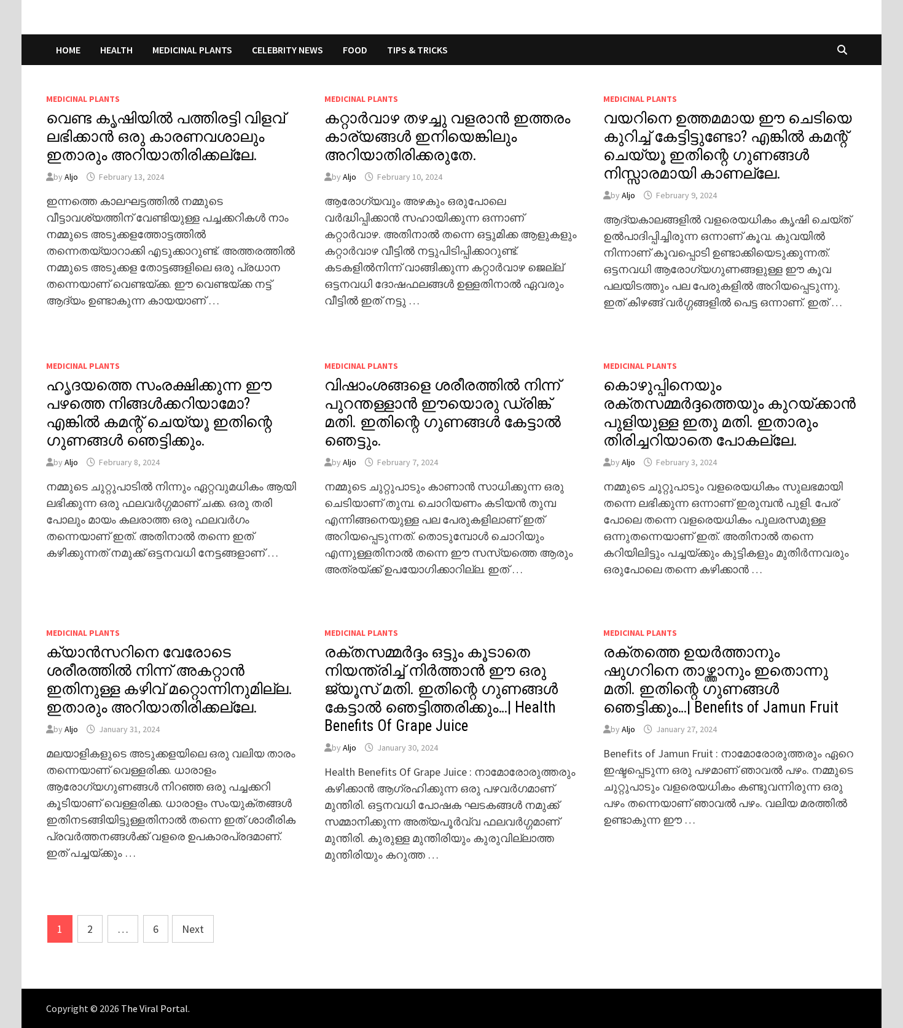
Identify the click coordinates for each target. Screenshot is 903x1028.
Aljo (71, 176)
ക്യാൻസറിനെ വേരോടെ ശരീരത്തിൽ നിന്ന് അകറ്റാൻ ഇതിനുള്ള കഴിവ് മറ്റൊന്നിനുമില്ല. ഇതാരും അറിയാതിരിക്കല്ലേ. (169, 679)
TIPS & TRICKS (417, 50)
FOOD (355, 50)
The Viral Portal (154, 1008)
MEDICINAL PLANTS (192, 50)
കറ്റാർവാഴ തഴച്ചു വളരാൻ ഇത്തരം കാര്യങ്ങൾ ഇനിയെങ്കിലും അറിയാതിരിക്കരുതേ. (447, 136)
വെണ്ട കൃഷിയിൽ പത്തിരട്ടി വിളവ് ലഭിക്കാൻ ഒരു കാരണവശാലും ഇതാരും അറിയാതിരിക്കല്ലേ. (165, 136)
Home (68, 50)
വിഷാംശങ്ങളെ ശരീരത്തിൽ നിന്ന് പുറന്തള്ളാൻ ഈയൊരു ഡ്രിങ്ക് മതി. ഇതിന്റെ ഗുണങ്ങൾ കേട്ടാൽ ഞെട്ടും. (442, 412)
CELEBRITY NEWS (287, 50)
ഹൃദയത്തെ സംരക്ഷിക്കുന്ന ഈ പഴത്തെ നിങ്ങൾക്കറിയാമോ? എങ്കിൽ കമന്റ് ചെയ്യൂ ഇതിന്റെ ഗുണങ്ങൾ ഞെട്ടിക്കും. (159, 412)
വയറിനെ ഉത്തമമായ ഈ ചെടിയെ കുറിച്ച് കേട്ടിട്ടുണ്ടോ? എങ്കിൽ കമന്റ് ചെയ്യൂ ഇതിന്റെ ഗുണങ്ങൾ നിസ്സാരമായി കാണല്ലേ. (727, 145)
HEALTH (116, 50)
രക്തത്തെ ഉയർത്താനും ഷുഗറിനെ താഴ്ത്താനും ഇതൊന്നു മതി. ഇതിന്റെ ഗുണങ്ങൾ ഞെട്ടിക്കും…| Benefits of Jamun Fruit (720, 679)
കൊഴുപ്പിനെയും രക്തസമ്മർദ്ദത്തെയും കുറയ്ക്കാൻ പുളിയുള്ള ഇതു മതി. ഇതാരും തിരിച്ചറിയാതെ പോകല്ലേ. (729, 412)
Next (193, 929)
